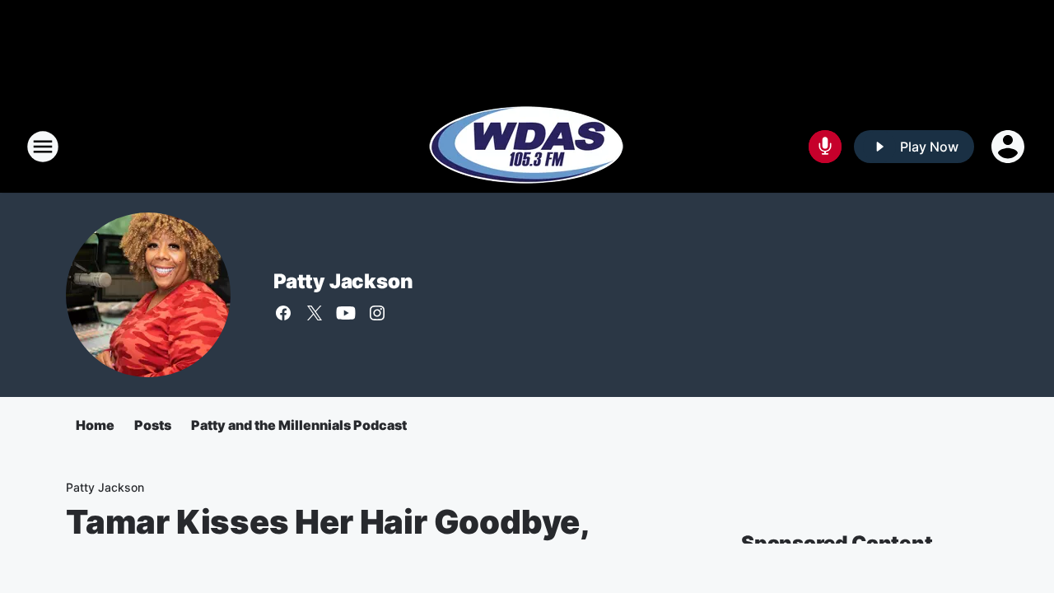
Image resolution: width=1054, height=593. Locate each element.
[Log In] (1009, 146)
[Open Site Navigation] (42, 146)
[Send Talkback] (825, 146)
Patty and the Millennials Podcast (299, 425)
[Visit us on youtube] (346, 313)
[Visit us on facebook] (283, 313)
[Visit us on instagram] (377, 313)
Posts (152, 425)
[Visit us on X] (314, 313)
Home (95, 425)
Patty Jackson (343, 281)
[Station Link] (527, 146)
